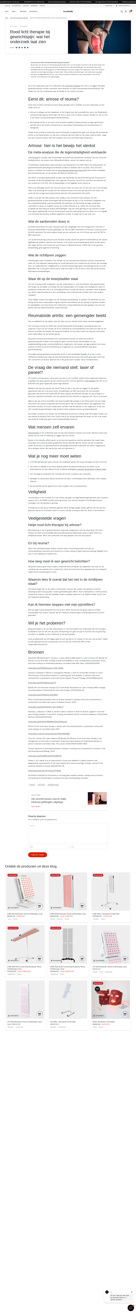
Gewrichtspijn (33, 433)
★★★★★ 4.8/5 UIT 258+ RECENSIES (59, 2)
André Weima (23, 26)
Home (6, 18)
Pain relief (41, 785)
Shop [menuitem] (14, 12)
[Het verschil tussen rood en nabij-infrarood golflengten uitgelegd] (97, 800)
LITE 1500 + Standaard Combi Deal (62, 1022)
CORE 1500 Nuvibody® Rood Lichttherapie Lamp (68, 914)
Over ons (26, 6)
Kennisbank (34, 6)
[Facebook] (16, 47)
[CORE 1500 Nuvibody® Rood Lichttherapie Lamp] (68, 891)
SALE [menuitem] (7, 12)
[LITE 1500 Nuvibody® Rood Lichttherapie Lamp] (25, 999)
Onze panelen (90, 381)
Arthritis (32, 785)
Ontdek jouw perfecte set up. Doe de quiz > (113, 2)
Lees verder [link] (35, 806)
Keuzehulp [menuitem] (33, 12)
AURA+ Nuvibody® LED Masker (103, 1022)
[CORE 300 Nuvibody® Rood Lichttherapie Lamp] (25, 891)
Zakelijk (7, 6)
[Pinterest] (22, 47)
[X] (19, 47)
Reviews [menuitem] (23, 12)
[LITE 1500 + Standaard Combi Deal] (68, 999)
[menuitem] (8, 6)
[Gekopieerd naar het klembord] (27, 47)
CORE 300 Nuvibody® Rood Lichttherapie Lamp (25, 914)
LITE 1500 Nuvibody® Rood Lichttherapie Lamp (24, 1022)
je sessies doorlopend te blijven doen (91, 469)
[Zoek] (122, 11)
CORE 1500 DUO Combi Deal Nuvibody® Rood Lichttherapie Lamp (24, 968)
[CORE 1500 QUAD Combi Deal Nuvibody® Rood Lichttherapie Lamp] (68, 944)
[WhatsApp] (25, 47)
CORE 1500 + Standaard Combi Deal (105, 914)
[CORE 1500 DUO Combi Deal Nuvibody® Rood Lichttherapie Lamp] (25, 944)
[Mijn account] (126, 11)
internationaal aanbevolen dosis (70, 170)
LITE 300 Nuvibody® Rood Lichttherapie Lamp (109, 967)
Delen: (12, 47)
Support (42, 6)
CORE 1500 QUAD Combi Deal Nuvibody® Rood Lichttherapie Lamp (67, 968)
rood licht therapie (72, 86)
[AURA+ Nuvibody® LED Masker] (110, 999)
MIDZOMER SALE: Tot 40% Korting (13, 2)
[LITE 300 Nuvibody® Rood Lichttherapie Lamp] (110, 944)
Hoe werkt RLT (16, 6)
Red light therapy (53, 785)
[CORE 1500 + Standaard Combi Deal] (110, 891)
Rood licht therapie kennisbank (19, 18)
